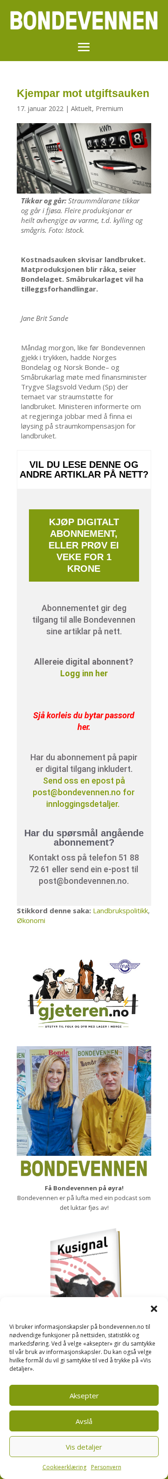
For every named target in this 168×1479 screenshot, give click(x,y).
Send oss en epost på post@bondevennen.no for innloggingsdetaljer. (84, 792)
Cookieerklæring (64, 1467)
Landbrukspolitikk (120, 910)
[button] (154, 1308)
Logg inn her (84, 673)
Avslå (84, 1421)
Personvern (106, 1467)
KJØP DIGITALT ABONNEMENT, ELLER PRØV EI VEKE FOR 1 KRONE (84, 545)
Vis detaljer (84, 1446)
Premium (109, 108)
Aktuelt (81, 108)
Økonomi (31, 920)
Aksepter (84, 1395)
